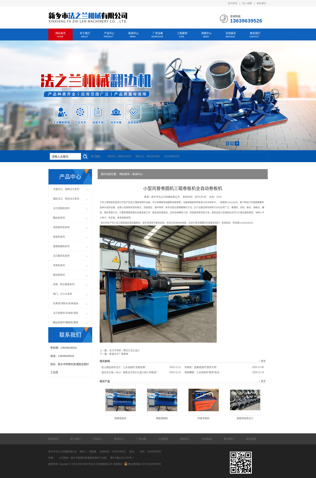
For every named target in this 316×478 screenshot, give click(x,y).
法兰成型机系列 (171, 156)
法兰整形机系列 (61, 255)
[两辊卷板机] (120, 400)
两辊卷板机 (120, 418)
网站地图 (251, 438)
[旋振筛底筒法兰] (245, 400)
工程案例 (182, 33)
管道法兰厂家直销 (118, 353)
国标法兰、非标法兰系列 (148, 156)
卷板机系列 (59, 236)
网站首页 (60, 33)
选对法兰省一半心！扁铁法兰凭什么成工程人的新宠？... (141, 372)
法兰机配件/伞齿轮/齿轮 (65, 312)
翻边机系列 (59, 217)
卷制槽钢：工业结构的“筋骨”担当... (224, 372)
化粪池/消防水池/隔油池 (65, 303)
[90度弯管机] (203, 400)
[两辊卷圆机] (162, 400)
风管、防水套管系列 (63, 284)
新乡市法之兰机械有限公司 (165, 196)
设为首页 (232, 3)
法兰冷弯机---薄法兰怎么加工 (124, 350)
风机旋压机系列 (61, 227)
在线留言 (231, 33)
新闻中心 (133, 33)
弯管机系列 (59, 265)
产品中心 (109, 33)
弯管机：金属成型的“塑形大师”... (224, 367)
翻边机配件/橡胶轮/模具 (65, 322)
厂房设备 (158, 33)
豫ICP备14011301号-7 (122, 457)
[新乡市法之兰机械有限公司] (88, 21)
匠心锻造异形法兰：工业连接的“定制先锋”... (141, 367)
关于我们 (85, 33)
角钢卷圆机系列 (61, 246)
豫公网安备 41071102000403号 (144, 464)
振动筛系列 (59, 274)
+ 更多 (262, 361)
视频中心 (206, 33)
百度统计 (118, 464)
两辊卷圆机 (162, 418)
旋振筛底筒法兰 (245, 418)
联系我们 (261, 3)
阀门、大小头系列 (62, 293)
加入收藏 (247, 3)
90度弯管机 (204, 418)
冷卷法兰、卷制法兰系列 (119, 156)
